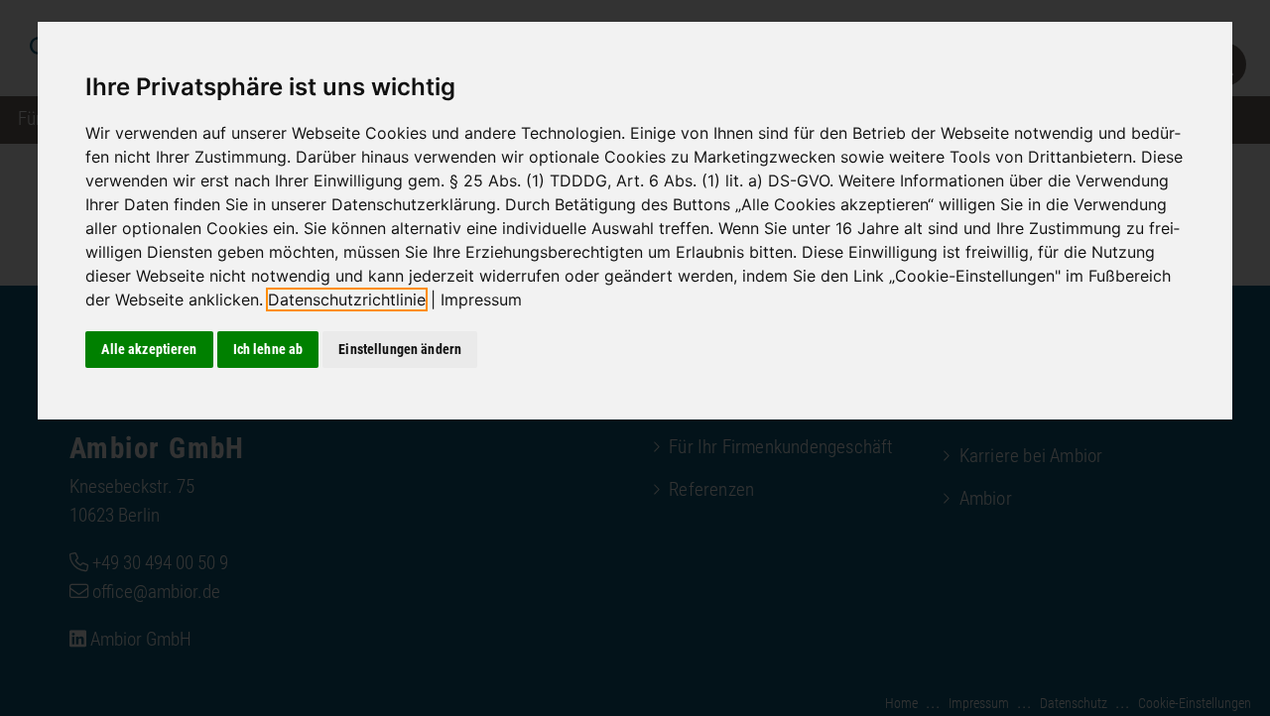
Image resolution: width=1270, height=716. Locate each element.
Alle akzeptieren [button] (148, 349)
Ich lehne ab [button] (268, 349)
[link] (354, 299)
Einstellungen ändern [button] (399, 349)
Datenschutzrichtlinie (347, 299)
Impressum (481, 299)
